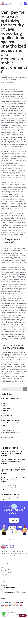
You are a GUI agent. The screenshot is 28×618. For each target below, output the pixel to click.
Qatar (4, 406)
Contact (3, 576)
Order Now (14, 520)
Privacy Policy (5, 569)
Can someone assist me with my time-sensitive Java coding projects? (13, 461)
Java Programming (8, 430)
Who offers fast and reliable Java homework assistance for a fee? (11, 487)
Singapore (5, 410)
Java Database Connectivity (11, 423)
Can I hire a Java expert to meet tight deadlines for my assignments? (13, 479)
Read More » (4, 455)
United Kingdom (7, 415)
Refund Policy (5, 571)
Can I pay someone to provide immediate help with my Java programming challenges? (10, 496)
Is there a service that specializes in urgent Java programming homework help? (13, 470)
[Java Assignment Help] (6, 3)
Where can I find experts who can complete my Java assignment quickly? (13, 452)
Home (2, 76)
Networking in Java (8, 437)
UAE (4, 413)
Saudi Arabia (6, 408)
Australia (5, 401)
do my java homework (7, 107)
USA (4, 418)
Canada (5, 403)
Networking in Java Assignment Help (15, 76)
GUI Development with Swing (11, 398)
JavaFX (5, 435)
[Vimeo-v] (22, 539)
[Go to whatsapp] (3, 614)
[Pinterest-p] (10, 539)
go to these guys (6, 266)
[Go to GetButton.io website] (3, 616)
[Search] (25, 389)
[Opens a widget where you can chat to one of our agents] (23, 615)
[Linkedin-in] (14, 539)
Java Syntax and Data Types (11, 432)
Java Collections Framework (11, 420)
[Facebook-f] (6, 539)
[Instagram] (18, 539)
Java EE (5, 425)
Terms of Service (6, 572)
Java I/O (5, 428)
